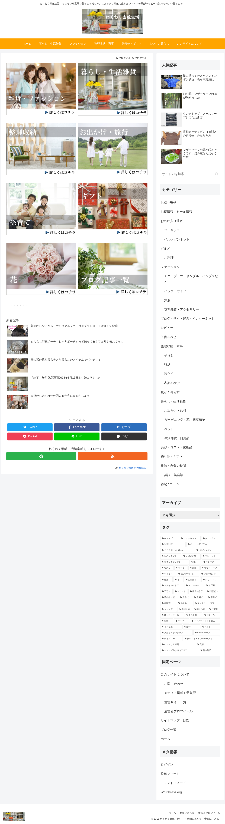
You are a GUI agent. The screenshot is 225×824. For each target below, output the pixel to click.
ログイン (167, 764)
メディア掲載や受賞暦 (180, 693)
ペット (169, 429)
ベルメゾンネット (176, 239)
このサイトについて (175, 674)
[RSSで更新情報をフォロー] (112, 456)
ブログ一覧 (168, 729)
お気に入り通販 (172, 221)
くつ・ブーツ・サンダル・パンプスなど (191, 279)
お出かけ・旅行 (175, 410)
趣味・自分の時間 (173, 465)
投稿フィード (170, 774)
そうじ (169, 355)
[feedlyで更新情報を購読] (41, 456)
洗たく (169, 373)
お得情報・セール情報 (176, 211)
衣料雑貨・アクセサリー (181, 309)
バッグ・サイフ (175, 291)
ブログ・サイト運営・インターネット (187, 318)
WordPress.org (171, 792)
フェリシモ (172, 230)
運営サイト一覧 (175, 702)
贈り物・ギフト (172, 456)
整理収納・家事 (172, 346)
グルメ (165, 248)
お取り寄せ (168, 202)
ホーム (165, 739)
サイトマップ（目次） (176, 720)
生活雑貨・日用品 (176, 438)
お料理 (169, 257)
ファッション (170, 267)
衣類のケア (172, 383)
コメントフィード (173, 783)
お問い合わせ (173, 683)
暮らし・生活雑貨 (173, 401)
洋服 (167, 300)
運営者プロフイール (178, 711)
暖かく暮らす (170, 392)
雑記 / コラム (170, 484)
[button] (217, 174)
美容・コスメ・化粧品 (176, 447)
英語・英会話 (173, 475)
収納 (167, 364)
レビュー (167, 327)
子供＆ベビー (170, 337)
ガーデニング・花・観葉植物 (184, 419)
